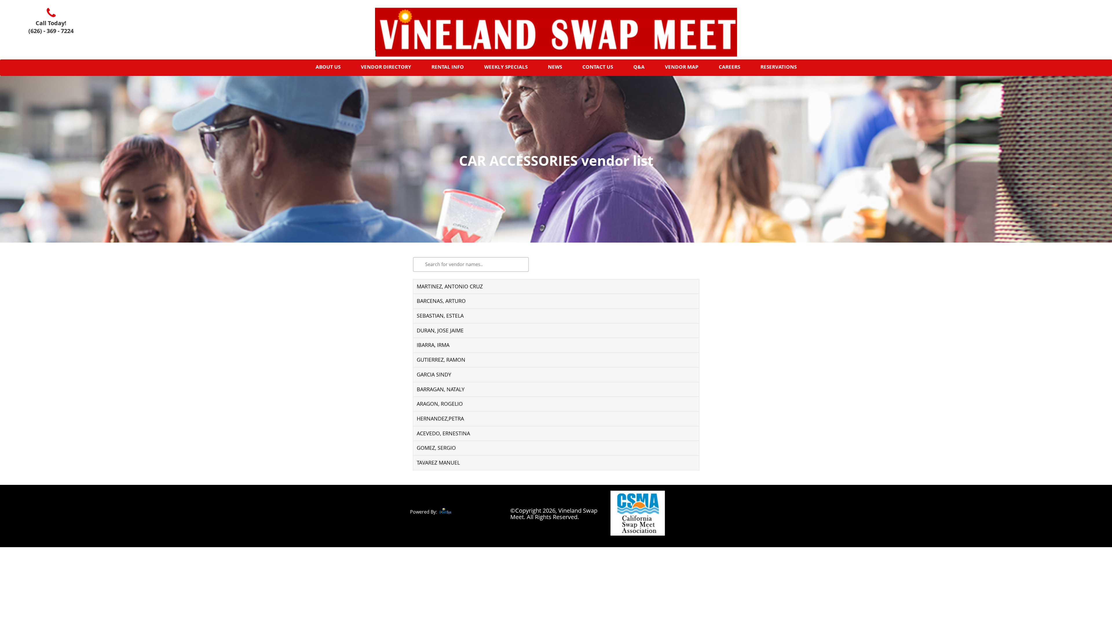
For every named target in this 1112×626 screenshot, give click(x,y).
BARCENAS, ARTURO (441, 300)
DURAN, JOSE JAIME (440, 330)
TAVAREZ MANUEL (438, 462)
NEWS (555, 66)
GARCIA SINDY (434, 374)
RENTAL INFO (447, 66)
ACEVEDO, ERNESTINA (443, 433)
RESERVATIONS (778, 66)
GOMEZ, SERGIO (436, 447)
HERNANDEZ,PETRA (440, 418)
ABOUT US (328, 66)
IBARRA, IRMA (433, 344)
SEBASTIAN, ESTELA (440, 315)
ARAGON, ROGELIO (440, 403)
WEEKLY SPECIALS (506, 66)
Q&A (639, 66)
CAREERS (729, 66)
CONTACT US (597, 66)
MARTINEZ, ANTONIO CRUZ (450, 286)
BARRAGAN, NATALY (440, 389)
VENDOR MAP (681, 66)
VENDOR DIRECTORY (386, 66)
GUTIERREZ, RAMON (441, 359)
